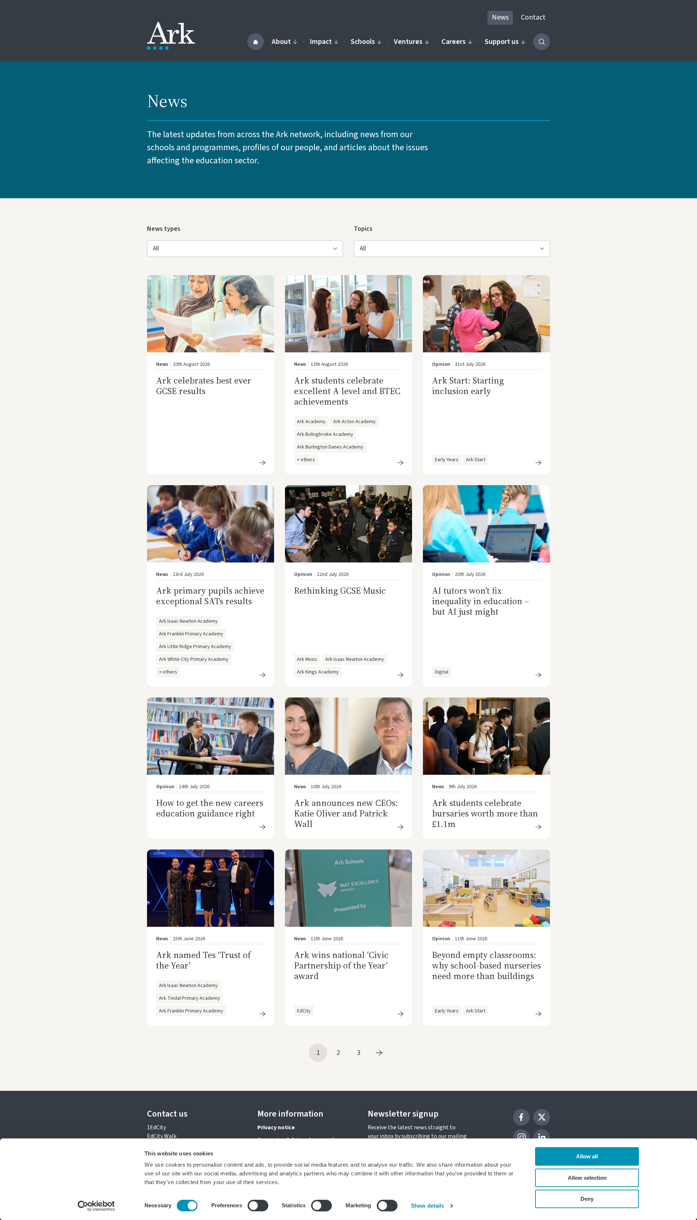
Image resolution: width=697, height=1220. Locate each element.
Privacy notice (276, 1127)
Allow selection (587, 1178)
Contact (533, 17)
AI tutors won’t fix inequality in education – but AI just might (480, 601)
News (500, 17)
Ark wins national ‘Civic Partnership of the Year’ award (341, 965)
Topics (365, 228)
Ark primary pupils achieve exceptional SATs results (210, 596)
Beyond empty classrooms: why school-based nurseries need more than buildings (486, 965)
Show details (427, 1206)
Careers (453, 42)
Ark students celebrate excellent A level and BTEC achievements (347, 391)
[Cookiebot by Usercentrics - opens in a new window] (96, 1205)
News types (163, 228)
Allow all (587, 1156)
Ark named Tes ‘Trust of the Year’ (203, 960)
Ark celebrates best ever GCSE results (203, 385)
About (281, 42)
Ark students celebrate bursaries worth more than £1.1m (485, 813)
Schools (363, 42)
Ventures (408, 42)
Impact (321, 42)
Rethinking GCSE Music (340, 591)
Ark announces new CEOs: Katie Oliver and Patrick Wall (346, 813)
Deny (587, 1199)
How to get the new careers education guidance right (209, 808)
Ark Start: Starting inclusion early (468, 385)
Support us (502, 42)
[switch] (258, 1205)
